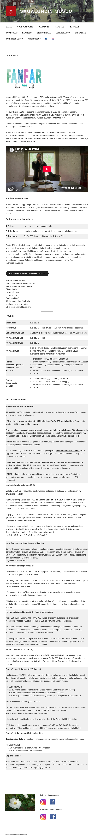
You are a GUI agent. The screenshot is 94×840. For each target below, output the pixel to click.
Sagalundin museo (46, 11)
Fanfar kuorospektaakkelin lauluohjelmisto (27, 273)
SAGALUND (44, 27)
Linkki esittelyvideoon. (30, 424)
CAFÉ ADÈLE (80, 33)
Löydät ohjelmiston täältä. (17, 561)
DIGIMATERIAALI (44, 33)
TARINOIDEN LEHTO (14, 39)
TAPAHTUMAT (12, 33)
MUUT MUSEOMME (25, 27)
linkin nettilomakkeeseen (67, 451)
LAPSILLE (59, 27)
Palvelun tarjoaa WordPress (16, 834)
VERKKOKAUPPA (63, 33)
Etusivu (9, 27)
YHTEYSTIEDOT (34, 39)
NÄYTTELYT (27, 33)
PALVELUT (74, 27)
